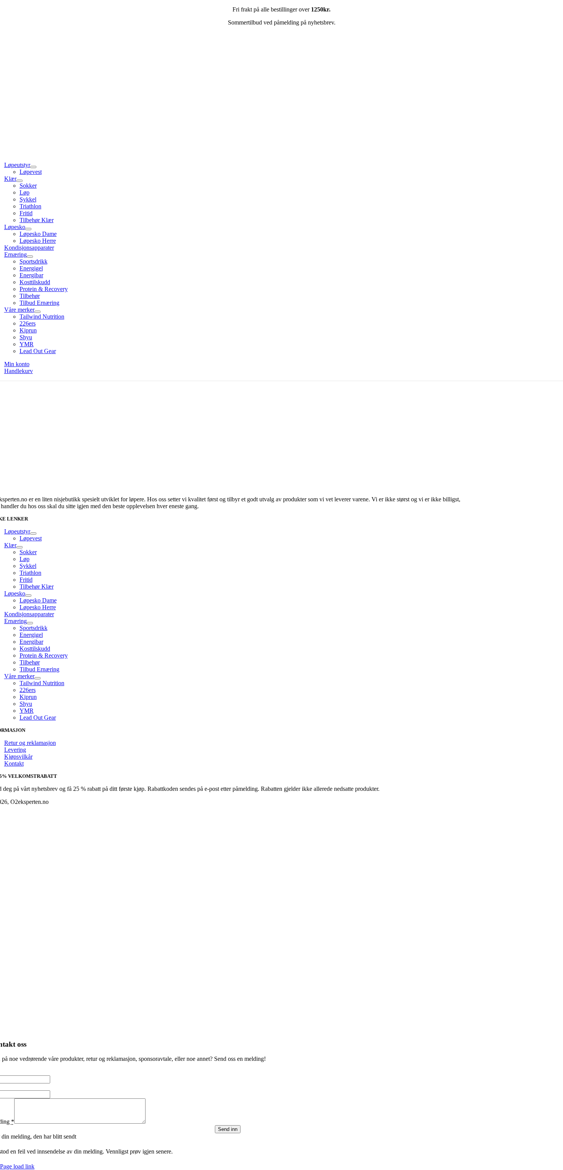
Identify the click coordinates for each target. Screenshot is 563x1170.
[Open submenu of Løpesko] (28, 229)
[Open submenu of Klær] (19, 181)
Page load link (17, 1166)
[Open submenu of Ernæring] (30, 256)
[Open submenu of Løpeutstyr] (33, 167)
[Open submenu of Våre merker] (37, 312)
